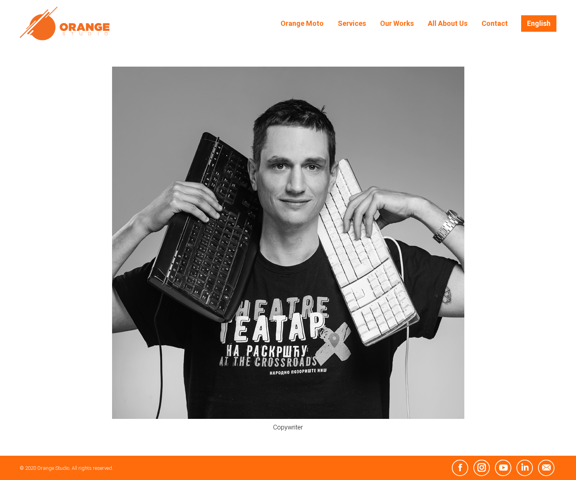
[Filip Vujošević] (288, 243)
